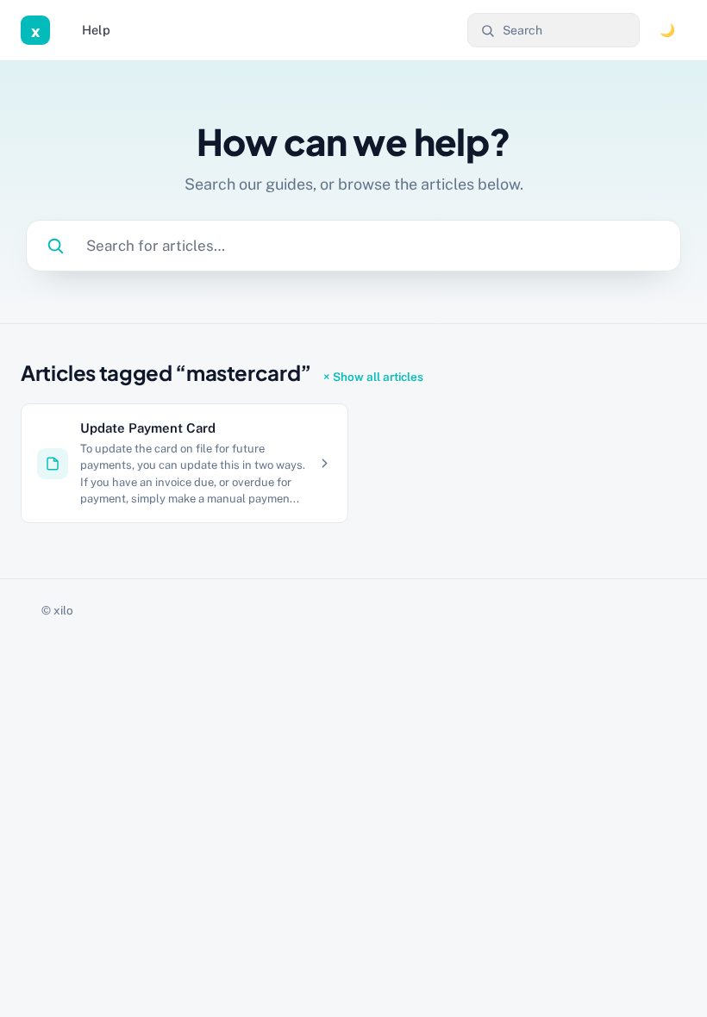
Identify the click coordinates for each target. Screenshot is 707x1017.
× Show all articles (373, 377)
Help (96, 29)
